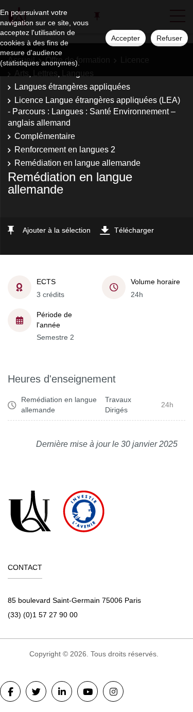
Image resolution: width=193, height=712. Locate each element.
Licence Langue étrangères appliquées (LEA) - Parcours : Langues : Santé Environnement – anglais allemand (94, 112)
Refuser (169, 38)
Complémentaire (44, 136)
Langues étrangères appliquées (72, 86)
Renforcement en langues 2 (64, 149)
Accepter (125, 38)
